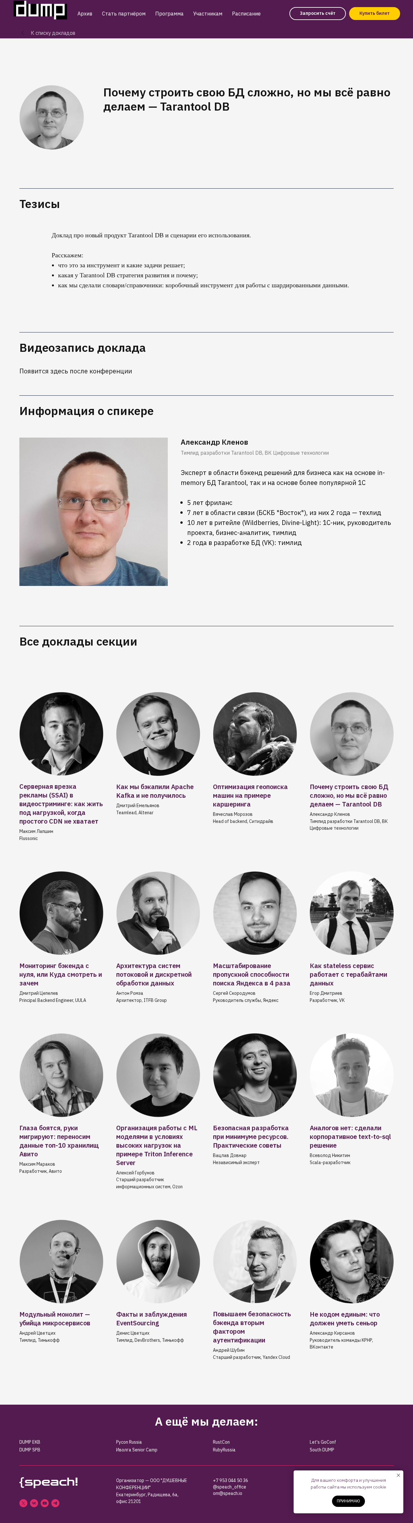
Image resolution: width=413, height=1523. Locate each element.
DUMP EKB (29, 1442)
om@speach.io (227, 1493)
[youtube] (45, 1503)
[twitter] (23, 1503)
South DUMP (322, 1450)
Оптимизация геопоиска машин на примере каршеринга (250, 795)
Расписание (246, 13)
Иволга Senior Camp (136, 1450)
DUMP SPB (29, 1450)
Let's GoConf (323, 1442)
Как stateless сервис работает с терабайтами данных (348, 974)
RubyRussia (224, 1450)
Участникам (207, 13)
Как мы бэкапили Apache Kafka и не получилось (155, 791)
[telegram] (55, 1503)
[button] (317, 13)
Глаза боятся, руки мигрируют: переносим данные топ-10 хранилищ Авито (59, 1140)
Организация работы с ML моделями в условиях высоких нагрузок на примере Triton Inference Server (156, 1145)
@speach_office (229, 1487)
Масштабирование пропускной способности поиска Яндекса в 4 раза (251, 974)
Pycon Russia (129, 1442)
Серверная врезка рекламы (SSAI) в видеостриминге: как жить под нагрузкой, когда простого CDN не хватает (61, 804)
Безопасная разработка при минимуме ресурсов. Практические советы (251, 1136)
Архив (84, 13)
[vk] (34, 1503)
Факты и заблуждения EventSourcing (151, 1318)
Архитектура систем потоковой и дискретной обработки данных (154, 974)
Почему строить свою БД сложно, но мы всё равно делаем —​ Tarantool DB (349, 795)
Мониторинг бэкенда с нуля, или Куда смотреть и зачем (60, 974)
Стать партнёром (124, 13)
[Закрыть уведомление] (398, 1475)
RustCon (221, 1442)
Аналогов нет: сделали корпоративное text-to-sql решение (350, 1136)
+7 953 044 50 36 (230, 1480)
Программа (169, 13)
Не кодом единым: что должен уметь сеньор (345, 1318)
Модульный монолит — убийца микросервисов (54, 1318)
